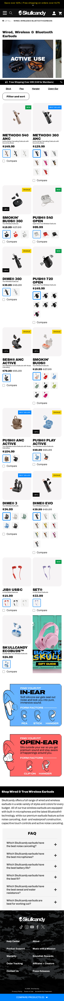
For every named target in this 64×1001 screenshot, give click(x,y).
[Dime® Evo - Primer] (37, 526)
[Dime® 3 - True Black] (6, 516)
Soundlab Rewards (43, 956)
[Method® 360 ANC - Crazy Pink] (45, 163)
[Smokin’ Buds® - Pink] (45, 395)
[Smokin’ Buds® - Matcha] (54, 385)
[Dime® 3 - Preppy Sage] (24, 516)
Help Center (13, 941)
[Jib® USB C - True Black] (15, 603)
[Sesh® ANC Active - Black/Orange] (6, 378)
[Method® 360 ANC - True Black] (37, 153)
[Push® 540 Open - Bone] (37, 234)
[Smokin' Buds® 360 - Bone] (25, 234)
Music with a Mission (44, 948)
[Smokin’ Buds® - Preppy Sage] (37, 385)
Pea (22, 88)
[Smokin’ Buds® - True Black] (45, 385)
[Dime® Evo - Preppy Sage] (54, 516)
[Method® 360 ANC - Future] (45, 153)
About (36, 941)
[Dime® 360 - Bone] (15, 292)
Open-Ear (53, 88)
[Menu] (3, 13)
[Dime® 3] (16, 485)
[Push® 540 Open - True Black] (55, 234)
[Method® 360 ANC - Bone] (37, 172)
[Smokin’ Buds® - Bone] (37, 376)
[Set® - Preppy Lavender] (37, 603)
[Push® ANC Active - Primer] (6, 458)
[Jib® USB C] (16, 571)
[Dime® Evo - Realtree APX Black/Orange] (37, 544)
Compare (12, 161)
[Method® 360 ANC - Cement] (54, 153)
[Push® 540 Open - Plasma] (46, 234)
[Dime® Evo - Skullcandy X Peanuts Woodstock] (37, 535)
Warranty (11, 956)
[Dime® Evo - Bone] (45, 516)
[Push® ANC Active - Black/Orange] (15, 458)
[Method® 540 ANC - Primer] (6, 153)
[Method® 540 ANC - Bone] (25, 153)
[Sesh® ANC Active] (16, 341)
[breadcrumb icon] (3, 21)
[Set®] (47, 571)
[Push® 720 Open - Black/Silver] (54, 305)
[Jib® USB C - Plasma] (6, 603)
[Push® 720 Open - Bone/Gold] (54, 295)
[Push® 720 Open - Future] (45, 295)
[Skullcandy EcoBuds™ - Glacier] (6, 664)
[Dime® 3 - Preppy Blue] (6, 526)
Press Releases (41, 971)
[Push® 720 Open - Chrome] (45, 305)
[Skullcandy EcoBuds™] (16, 629)
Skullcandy (35, 988)
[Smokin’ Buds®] (47, 341)
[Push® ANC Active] (16, 422)
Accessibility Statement (43, 991)
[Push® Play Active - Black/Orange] (46, 457)
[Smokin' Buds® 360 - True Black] (6, 234)
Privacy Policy (17, 991)
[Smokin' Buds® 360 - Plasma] (15, 234)
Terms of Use (28, 991)
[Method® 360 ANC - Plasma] (45, 172)
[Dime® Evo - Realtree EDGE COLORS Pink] (54, 535)
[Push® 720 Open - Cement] (37, 295)
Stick (8, 88)
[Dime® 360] (16, 261)
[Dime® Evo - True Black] (37, 516)
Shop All (6, 21)
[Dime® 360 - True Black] (6, 292)
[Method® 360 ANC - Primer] (37, 163)
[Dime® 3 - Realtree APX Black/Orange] (15, 526)
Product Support (16, 948)
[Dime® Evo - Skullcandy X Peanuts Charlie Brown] (45, 526)
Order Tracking (15, 963)
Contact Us (13, 971)
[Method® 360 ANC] (47, 117)
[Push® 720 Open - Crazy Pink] (37, 314)
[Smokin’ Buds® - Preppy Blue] (54, 376)
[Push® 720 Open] (47, 261)
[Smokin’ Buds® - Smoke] (37, 395)
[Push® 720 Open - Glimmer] (37, 305)
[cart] (60, 13)
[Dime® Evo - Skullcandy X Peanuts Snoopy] (54, 526)
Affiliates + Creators (43, 963)
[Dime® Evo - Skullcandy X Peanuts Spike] (45, 535)
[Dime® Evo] (47, 485)
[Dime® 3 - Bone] (15, 516)
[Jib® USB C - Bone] (25, 603)
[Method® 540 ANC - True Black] (15, 153)
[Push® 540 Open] (47, 199)
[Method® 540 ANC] (16, 117)
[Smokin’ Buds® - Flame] (45, 376)
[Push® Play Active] (47, 422)
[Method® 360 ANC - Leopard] (54, 163)
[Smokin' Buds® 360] (16, 199)
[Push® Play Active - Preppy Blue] (37, 457)
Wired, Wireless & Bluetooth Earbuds (33, 21)
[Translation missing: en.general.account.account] (53, 13)
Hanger (36, 88)
